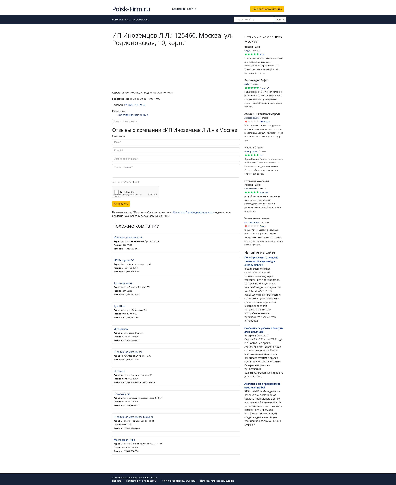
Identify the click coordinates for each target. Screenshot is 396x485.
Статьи (191, 9)
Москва (143, 19)
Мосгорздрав (250, 151)
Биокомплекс (250, 188)
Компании (178, 9)
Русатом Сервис (252, 222)
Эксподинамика (251, 117)
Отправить (121, 203)
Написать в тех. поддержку (141, 480)
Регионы (117, 19)
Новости (117, 480)
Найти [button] (280, 19)
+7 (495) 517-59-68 (134, 105)
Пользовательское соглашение (217, 480)
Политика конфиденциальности (178, 480)
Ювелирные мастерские (133, 115)
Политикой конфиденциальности (194, 212)
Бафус (247, 50)
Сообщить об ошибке (125, 121)
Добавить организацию (267, 9)
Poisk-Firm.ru (131, 9)
